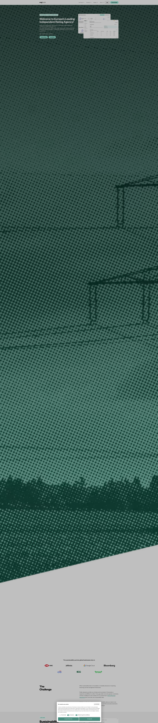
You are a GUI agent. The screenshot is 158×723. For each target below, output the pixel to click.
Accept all (89, 719)
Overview (97, 704)
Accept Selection (68, 719)
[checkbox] (62, 715)
